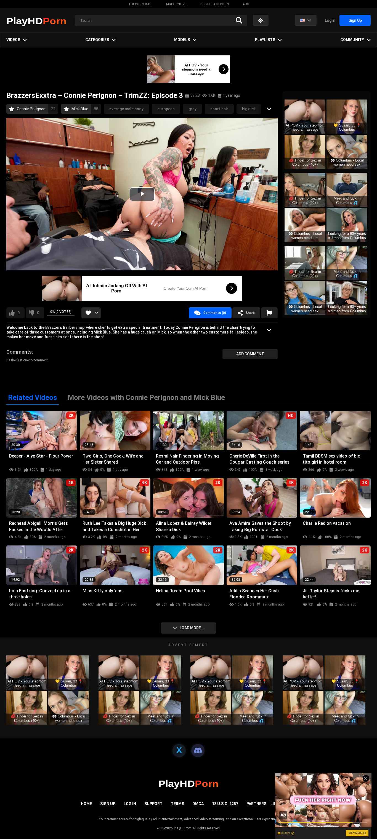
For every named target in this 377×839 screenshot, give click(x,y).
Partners (256, 804)
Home (86, 804)
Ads (246, 4)
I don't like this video (38, 313)
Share (250, 313)
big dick (249, 109)
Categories (97, 39)
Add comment (250, 354)
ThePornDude (140, 4)
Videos (13, 39)
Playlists (265, 39)
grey (193, 109)
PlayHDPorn (183, 828)
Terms (177, 804)
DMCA (198, 804)
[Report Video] (269, 312)
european (166, 109)
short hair (219, 109)
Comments (19, 352)
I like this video (18, 313)
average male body (126, 109)
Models (182, 39)
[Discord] (198, 750)
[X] (179, 750)
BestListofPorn (214, 4)
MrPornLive (176, 4)
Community (352, 39)
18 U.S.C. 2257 (225, 804)
